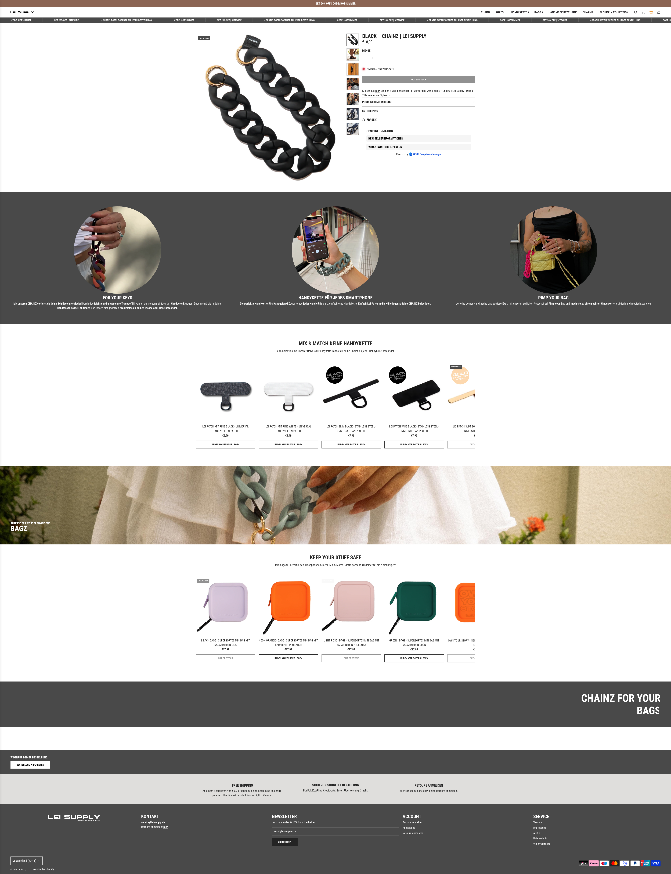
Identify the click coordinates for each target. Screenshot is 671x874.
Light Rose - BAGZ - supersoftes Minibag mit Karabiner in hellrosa (351, 643)
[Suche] (636, 12)
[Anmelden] (643, 12)
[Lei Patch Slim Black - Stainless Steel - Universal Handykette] (351, 392)
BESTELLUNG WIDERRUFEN (30, 764)
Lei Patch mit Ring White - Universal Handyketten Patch (288, 429)
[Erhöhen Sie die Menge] (379, 58)
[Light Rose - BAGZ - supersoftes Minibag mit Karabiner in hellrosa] (351, 606)
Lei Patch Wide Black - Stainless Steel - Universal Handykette (414, 429)
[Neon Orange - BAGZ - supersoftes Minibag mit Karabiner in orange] (288, 606)
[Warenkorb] (659, 12)
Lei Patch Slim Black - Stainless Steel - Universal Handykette (351, 429)
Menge (366, 50)
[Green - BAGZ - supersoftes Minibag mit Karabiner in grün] (414, 606)
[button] (198, 107)
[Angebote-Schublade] (651, 12)
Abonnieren (284, 842)
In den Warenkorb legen (225, 444)
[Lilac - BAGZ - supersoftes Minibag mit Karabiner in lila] (225, 606)
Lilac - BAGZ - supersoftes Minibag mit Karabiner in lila (225, 643)
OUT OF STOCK (225, 658)
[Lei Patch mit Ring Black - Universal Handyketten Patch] (225, 392)
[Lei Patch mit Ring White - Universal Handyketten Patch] (288, 392)
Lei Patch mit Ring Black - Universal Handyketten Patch (225, 429)
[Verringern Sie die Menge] (366, 58)
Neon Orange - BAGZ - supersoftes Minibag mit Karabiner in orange (288, 643)
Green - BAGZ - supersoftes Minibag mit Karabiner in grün (414, 643)
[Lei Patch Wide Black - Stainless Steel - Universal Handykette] (414, 392)
